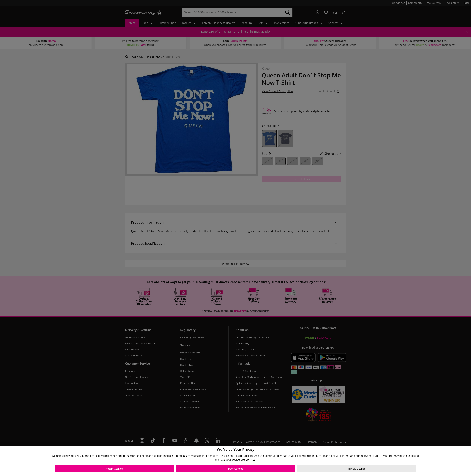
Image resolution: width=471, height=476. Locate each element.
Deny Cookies (235, 468)
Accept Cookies (114, 468)
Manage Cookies (357, 468)
